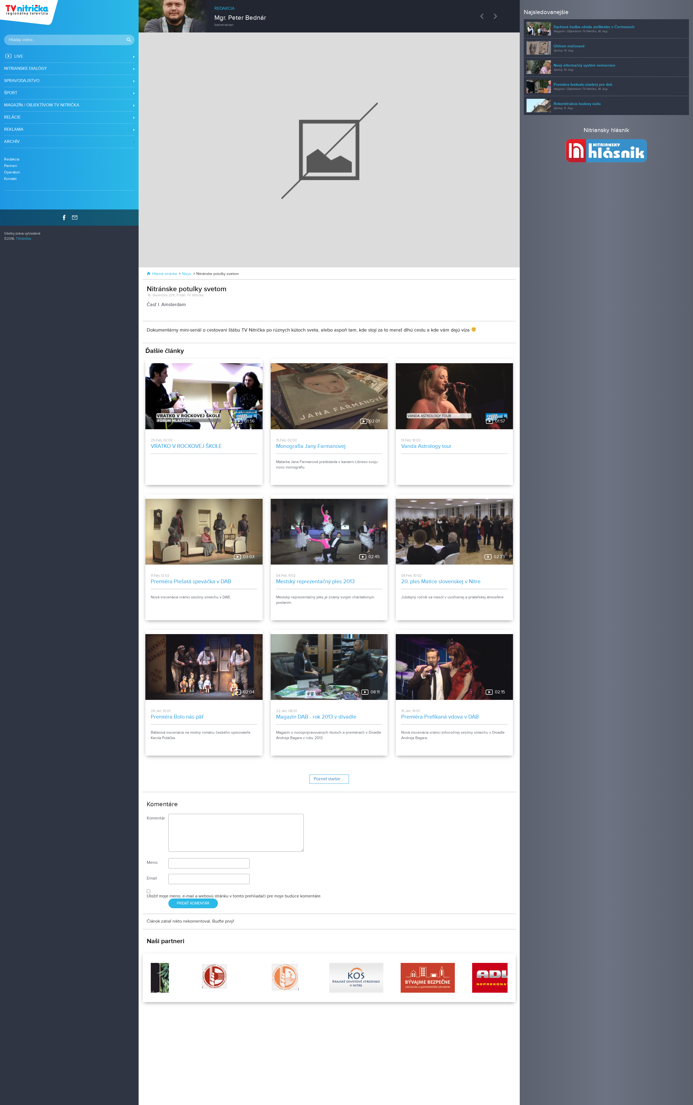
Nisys (186, 274)
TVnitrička (23, 239)
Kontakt (10, 178)
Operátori (12, 172)
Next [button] (496, 16)
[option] (329, 13)
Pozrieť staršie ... (329, 779)
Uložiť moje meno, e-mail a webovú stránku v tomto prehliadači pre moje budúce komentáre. (234, 896)
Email (152, 878)
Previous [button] (483, 16)
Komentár (156, 818)
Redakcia (11, 159)
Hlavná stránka (164, 274)
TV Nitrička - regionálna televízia (29, 12)
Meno (152, 862)
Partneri (10, 165)
